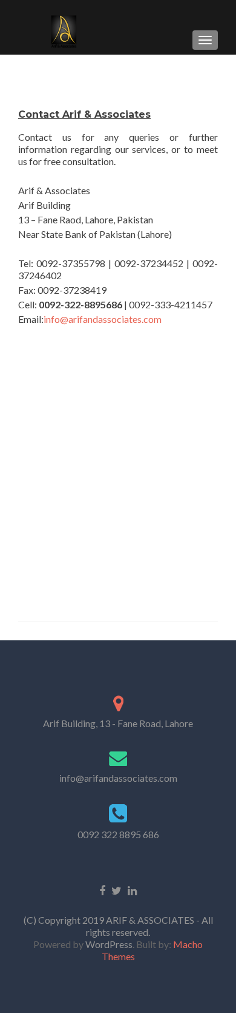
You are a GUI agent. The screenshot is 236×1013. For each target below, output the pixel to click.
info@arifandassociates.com (103, 319)
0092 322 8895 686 (118, 834)
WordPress (108, 944)
